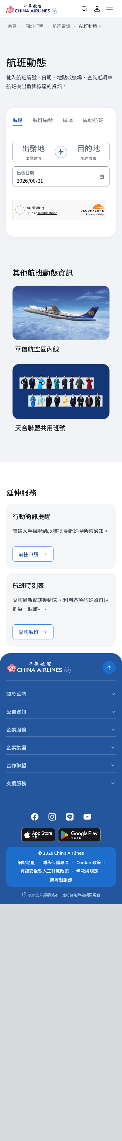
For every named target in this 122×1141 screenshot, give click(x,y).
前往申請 (28, 554)
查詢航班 (28, 632)
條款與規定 (87, 871)
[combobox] (90, 26)
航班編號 (43, 120)
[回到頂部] (109, 667)
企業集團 (16, 747)
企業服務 (16, 729)
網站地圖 (26, 862)
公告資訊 (16, 711)
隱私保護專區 (56, 862)
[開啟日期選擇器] (101, 176)
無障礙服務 (61, 879)
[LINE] (70, 816)
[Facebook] (34, 816)
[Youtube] (87, 816)
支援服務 (16, 783)
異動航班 (93, 120)
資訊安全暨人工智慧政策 (44, 871)
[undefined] (27, 9)
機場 (68, 120)
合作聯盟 (16, 765)
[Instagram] (52, 816)
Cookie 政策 (88, 862)
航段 (18, 120)
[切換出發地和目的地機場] (61, 152)
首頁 (12, 26)
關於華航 (16, 693)
